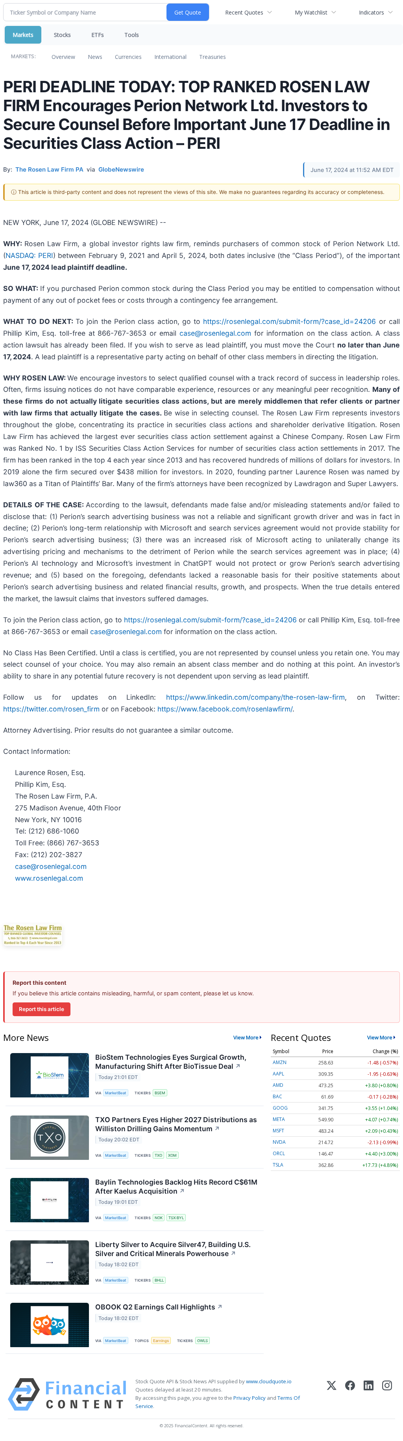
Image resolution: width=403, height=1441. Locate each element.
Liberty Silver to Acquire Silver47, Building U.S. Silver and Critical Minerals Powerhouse (173, 1249)
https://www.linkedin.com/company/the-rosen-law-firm (255, 697)
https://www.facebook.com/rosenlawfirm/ (224, 709)
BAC (277, 1096)
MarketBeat (115, 1093)
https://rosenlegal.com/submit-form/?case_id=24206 (289, 321)
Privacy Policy (249, 1397)
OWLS (202, 1341)
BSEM (160, 1093)
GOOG (280, 1108)
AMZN (280, 1062)
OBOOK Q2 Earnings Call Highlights (159, 1307)
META (279, 1119)
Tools (131, 34)
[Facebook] (350, 1394)
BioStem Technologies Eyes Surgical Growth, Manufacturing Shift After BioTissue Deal (170, 1061)
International (170, 56)
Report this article (41, 1009)
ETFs (97, 34)
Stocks (62, 34)
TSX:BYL (176, 1218)
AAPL (278, 1073)
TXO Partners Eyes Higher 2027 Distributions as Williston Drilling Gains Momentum (176, 1124)
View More (246, 1037)
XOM (172, 1155)
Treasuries (212, 56)
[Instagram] (387, 1394)
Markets (23, 34)
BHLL (159, 1280)
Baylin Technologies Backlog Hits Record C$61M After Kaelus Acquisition (176, 1186)
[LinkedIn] (368, 1394)
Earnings (161, 1341)
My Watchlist (311, 12)
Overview (63, 56)
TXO (158, 1155)
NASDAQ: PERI (29, 255)
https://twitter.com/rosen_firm (51, 709)
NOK (159, 1218)
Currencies (128, 56)
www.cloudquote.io (269, 1381)
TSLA (278, 1164)
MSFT (278, 1130)
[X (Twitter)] (332, 1394)
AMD (278, 1085)
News (95, 56)
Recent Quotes (244, 12)
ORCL (279, 1153)
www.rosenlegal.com (49, 878)
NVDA (279, 1142)
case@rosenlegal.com (215, 333)
